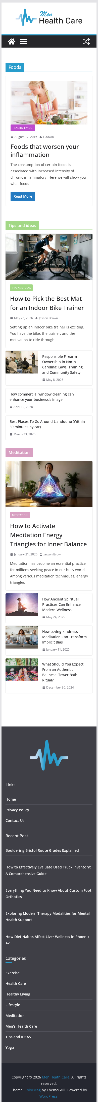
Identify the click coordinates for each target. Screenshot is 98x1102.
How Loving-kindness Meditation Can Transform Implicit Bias (64, 636)
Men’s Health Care (21, 1026)
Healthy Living (23, 128)
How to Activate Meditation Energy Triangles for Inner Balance (48, 535)
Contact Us (15, 820)
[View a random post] (86, 41)
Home (11, 799)
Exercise (13, 972)
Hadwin (48, 137)
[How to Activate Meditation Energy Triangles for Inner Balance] (49, 484)
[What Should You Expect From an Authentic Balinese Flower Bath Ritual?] (22, 675)
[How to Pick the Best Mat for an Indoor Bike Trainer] (49, 257)
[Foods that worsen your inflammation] (49, 102)
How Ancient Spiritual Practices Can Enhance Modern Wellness (61, 604)
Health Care (16, 983)
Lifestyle (13, 1004)
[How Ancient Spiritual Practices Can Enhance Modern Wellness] (22, 608)
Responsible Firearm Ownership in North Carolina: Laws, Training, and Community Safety (63, 364)
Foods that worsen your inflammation (45, 150)
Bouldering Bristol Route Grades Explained (42, 850)
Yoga (10, 1047)
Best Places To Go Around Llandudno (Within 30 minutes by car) (47, 424)
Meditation (20, 515)
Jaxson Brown (48, 318)
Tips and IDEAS (21, 287)
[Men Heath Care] (12, 41)
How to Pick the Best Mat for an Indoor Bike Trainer (47, 303)
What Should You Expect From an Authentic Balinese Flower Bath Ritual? (62, 672)
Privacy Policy (17, 809)
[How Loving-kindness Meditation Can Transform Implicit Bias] (22, 640)
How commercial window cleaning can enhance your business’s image (42, 397)
